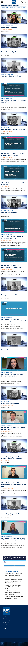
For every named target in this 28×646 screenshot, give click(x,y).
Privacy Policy (6, 624)
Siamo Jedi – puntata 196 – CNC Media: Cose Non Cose (12, 375)
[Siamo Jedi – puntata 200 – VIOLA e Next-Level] (14, 172)
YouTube (5, 635)
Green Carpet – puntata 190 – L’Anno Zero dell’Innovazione (11, 458)
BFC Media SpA (18, 640)
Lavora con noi (6, 620)
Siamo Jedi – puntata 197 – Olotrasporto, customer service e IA (14, 320)
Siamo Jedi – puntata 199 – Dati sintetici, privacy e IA (12, 237)
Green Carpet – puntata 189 (10, 514)
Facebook (5, 631)
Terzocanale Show (11, 9)
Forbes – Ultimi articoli (12, 571)
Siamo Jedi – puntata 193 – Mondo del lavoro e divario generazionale (13, 539)
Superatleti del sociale (9, 27)
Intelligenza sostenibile (9, 295)
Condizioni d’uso (6, 622)
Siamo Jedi (4, 9)
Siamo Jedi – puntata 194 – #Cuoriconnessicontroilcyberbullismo (13, 484)
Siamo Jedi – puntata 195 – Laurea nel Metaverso (13, 428)
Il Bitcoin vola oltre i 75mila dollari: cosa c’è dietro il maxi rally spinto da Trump (13, 586)
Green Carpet (12, 7)
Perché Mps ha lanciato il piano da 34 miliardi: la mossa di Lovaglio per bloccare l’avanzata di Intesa (13, 575)
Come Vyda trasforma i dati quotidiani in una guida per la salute (14, 597)
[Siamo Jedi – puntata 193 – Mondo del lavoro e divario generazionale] (14, 528)
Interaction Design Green (10, 52)
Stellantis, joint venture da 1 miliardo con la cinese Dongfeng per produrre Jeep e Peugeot (13, 581)
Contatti (5, 618)
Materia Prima (6, 350)
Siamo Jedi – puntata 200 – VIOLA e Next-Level (14, 184)
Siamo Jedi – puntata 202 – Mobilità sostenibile (14, 101)
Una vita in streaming (9, 212)
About (4, 616)
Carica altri (14, 550)
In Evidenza (10, 25)
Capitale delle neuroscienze (11, 76)
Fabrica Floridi (5, 7)
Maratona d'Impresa (21, 7)
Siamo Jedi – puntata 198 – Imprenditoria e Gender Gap (11, 266)
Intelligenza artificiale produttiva (13, 129)
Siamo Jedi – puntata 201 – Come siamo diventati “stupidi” (13, 154)
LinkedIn (5, 633)
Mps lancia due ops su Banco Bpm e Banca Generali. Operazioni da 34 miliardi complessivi (13, 592)
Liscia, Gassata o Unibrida (10, 403)
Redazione (10, 29)
